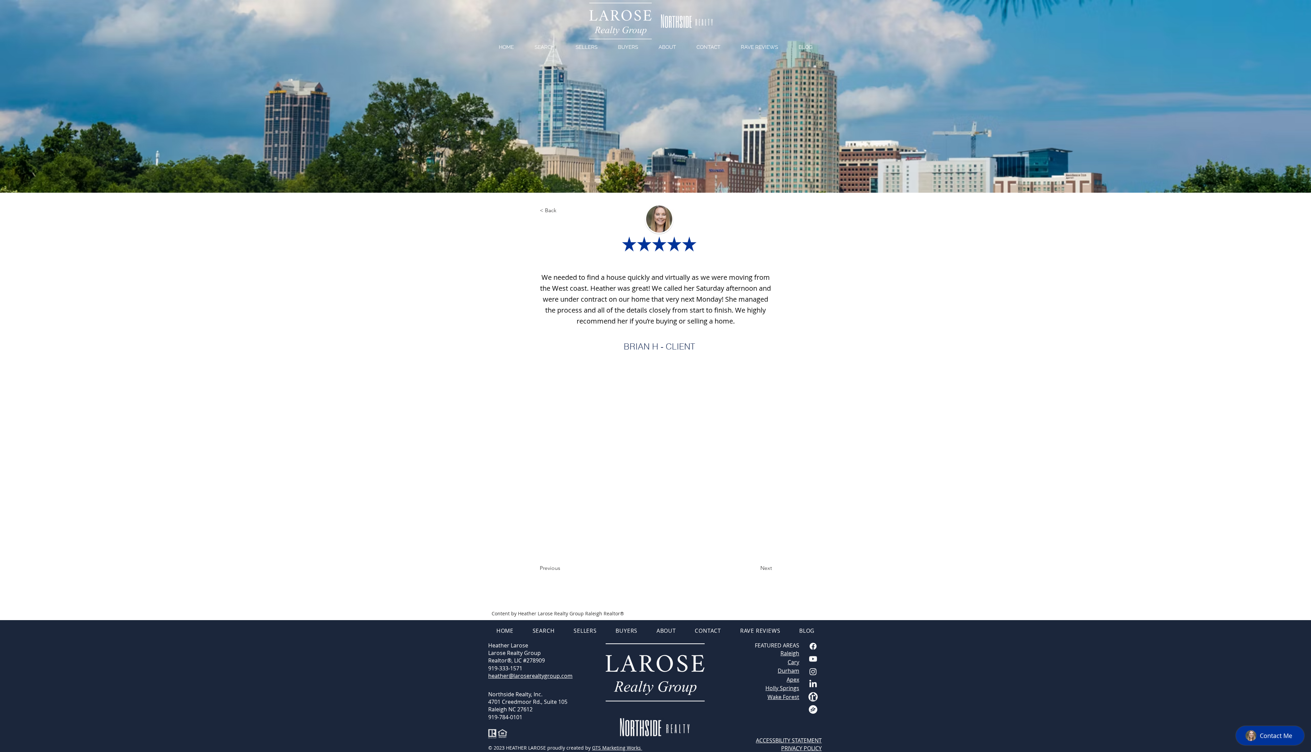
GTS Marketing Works (617, 747)
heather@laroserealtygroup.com (530, 676)
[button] (562, 210)
